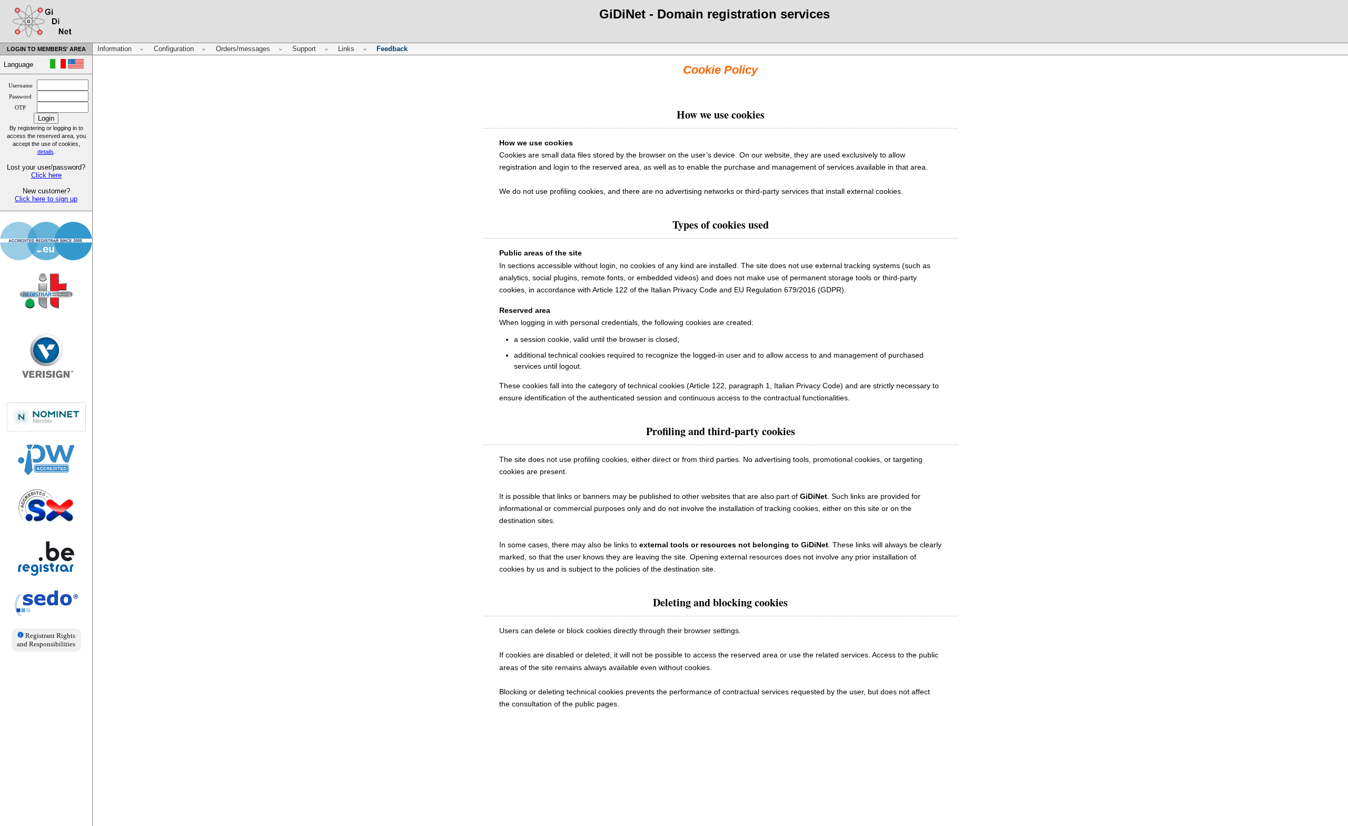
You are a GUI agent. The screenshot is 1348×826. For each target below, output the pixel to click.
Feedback (392, 49)
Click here (46, 175)
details (45, 152)
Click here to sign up (46, 199)
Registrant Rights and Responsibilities (46, 640)
